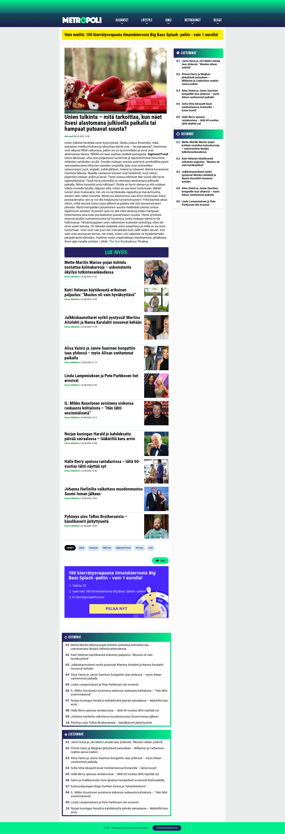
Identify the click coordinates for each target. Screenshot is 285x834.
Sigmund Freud (123, 548)
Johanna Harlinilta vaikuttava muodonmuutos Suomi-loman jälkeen (103, 491)
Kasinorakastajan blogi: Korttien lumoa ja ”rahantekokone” (108, 786)
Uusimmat (74, 637)
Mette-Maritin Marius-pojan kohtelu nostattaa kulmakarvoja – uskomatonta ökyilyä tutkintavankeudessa (97, 267)
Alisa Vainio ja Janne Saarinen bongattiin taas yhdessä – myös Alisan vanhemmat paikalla (99, 353)
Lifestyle (146, 20)
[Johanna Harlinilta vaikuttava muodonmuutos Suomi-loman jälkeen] (156, 499)
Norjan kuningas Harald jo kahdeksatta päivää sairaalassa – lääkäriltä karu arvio (99, 436)
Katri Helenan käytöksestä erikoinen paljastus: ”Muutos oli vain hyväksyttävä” (100, 292)
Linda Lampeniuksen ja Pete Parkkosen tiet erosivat (101, 378)
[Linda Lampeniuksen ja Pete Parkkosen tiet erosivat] (156, 385)
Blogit (218, 20)
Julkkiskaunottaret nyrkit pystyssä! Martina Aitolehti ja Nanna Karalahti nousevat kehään (103, 320)
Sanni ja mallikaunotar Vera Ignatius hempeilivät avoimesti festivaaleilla (117, 780)
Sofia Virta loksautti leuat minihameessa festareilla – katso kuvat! (114, 768)
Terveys (139, 548)
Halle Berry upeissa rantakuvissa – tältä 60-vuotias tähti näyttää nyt (102, 464)
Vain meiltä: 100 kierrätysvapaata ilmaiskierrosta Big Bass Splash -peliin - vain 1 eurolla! (141, 34)
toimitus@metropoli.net (167, 828)
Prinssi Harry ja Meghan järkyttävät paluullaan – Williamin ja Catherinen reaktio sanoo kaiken (117, 750)
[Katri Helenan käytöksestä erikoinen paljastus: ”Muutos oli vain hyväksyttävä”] (156, 300)
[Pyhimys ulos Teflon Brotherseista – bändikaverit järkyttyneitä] (156, 526)
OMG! (168, 20)
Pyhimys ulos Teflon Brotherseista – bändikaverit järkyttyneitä (95, 519)
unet (151, 548)
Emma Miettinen (72, 276)
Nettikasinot (193, 20)
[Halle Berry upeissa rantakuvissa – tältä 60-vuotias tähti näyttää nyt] (156, 471)
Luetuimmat (76, 734)
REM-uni (107, 548)
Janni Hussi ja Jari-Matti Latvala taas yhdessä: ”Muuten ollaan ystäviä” (117, 742)
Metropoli (68, 136)
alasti (81, 548)
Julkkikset (121, 20)
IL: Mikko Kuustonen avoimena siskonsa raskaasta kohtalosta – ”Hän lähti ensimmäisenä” (98, 408)
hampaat (93, 548)
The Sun (114, 241)
